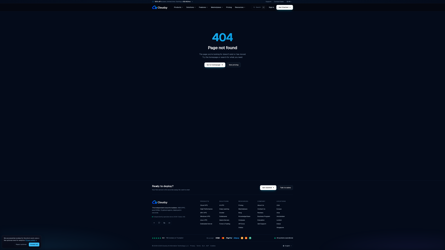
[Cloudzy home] (159, 7)
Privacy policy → (31, 240)
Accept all (34, 244)
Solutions (190, 7)
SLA (203, 246)
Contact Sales (279, 2)
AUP (207, 246)
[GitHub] (159, 223)
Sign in (271, 7)
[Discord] (169, 223)
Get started (267, 187)
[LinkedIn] (164, 223)
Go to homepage (213, 65)
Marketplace (216, 7)
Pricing (229, 7)
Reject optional (21, 244)
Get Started (283, 7)
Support (268, 2)
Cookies (212, 246)
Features (202, 7)
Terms (198, 246)
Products (177, 7)
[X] (154, 223)
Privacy (192, 246)
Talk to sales (285, 187)
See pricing (233, 65)
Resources (239, 7)
